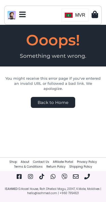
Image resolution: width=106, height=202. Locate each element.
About (25, 162)
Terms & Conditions (28, 167)
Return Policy (56, 167)
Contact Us (41, 162)
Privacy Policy (87, 162)
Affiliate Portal (63, 162)
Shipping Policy (80, 167)
